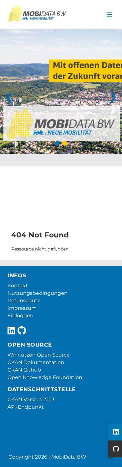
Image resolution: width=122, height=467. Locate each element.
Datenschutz (24, 301)
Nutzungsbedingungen (38, 293)
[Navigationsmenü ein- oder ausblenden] (110, 15)
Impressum (22, 308)
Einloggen (20, 316)
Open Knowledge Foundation (45, 377)
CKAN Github (24, 370)
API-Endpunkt (26, 407)
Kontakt (18, 286)
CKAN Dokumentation (36, 362)
